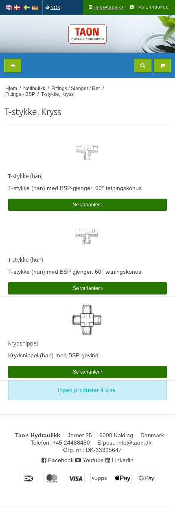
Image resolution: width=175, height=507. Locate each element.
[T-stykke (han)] (87, 153)
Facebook (60, 460)
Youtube (92, 460)
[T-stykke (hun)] (87, 236)
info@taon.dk (109, 7)
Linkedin (121, 460)
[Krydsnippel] (87, 320)
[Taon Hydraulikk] (87, 34)
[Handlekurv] (162, 65)
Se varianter (87, 205)
